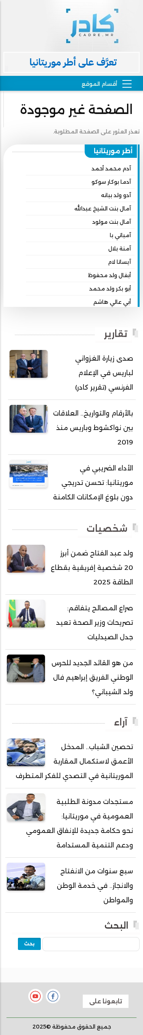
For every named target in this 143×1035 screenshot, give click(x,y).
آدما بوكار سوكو (111, 181)
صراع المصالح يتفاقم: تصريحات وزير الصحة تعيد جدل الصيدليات (94, 622)
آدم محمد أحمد (111, 168)
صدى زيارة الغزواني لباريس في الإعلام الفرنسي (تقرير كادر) (104, 373)
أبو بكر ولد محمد (110, 288)
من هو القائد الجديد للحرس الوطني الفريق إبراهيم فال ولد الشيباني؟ (92, 677)
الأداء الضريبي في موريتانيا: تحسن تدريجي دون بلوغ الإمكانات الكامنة (93, 482)
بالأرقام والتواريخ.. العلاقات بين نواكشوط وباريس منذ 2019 (93, 427)
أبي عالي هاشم (112, 301)
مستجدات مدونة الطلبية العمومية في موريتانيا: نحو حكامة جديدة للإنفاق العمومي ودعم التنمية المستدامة (79, 823)
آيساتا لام (119, 261)
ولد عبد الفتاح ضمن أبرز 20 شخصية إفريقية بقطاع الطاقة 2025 (92, 567)
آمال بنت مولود (111, 221)
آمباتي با (120, 235)
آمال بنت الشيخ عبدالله (102, 208)
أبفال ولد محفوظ (109, 275)
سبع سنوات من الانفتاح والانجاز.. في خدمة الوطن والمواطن (95, 885)
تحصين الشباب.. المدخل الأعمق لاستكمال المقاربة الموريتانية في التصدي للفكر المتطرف (74, 761)
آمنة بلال (119, 248)
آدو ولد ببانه (116, 195)
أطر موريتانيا (113, 151)
